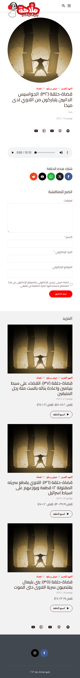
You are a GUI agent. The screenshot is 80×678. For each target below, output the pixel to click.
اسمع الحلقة (59, 414)
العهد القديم (66, 88)
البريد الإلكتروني (62, 252)
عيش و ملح (51, 88)
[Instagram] (35, 653)
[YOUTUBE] (52, 131)
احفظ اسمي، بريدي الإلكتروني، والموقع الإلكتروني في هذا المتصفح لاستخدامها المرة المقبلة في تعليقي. (38, 284)
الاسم (68, 237)
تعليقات (68, 200)
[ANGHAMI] (44, 131)
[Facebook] (44, 653)
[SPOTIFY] (67, 131)
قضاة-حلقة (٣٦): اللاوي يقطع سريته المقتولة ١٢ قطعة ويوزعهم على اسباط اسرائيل (40, 487)
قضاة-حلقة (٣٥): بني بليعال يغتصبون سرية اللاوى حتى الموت (43, 584)
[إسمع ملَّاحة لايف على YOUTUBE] (36, 131)
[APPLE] (60, 131)
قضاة (39, 88)
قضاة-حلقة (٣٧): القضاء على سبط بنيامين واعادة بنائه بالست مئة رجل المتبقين (41, 388)
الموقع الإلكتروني (62, 267)
